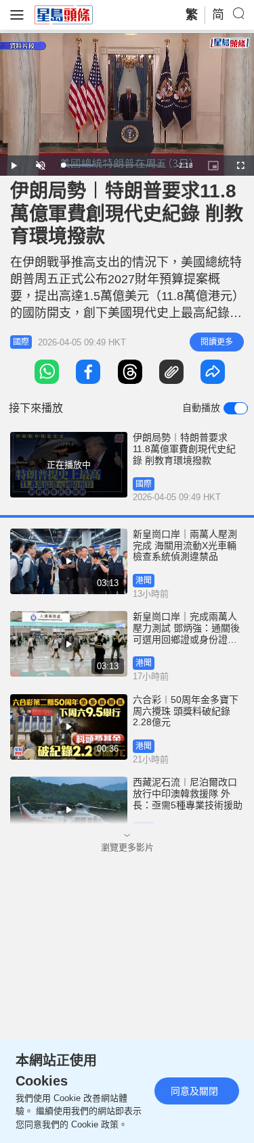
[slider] (112, 165)
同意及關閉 (194, 1091)
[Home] (63, 14)
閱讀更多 (216, 342)
